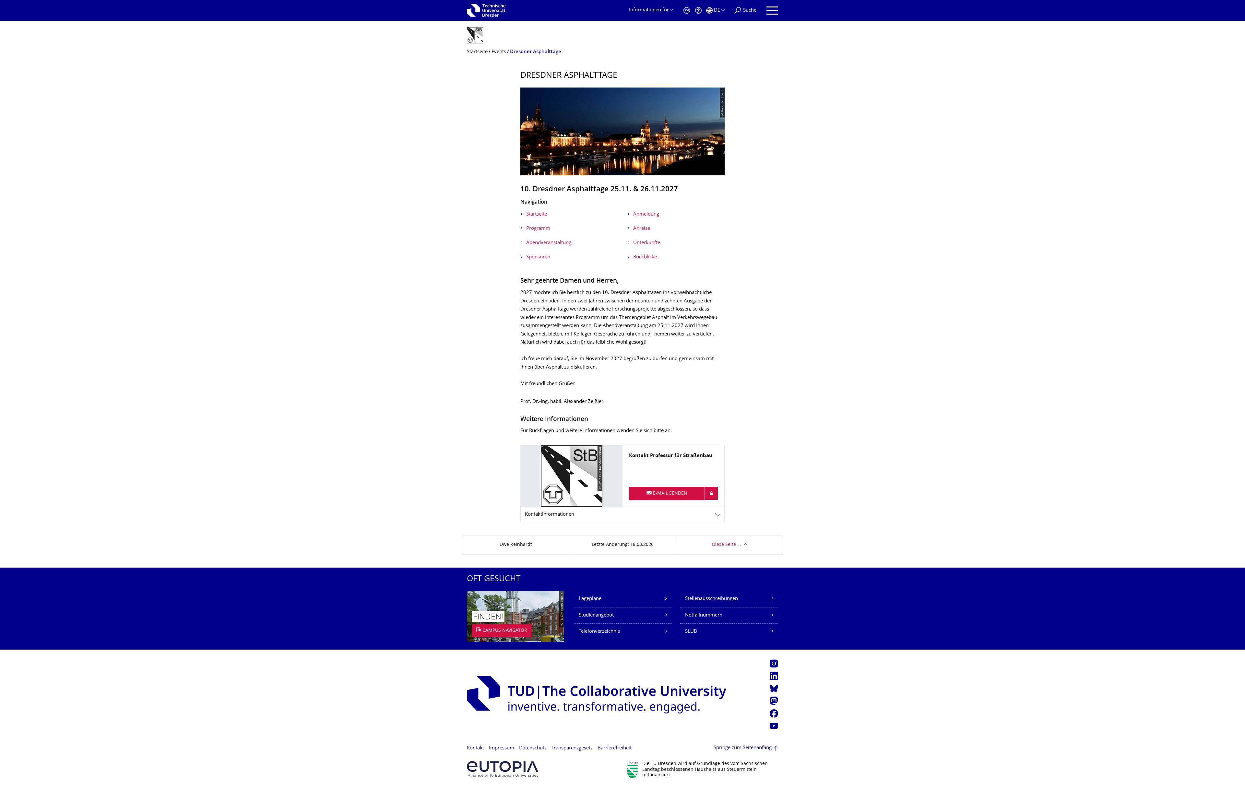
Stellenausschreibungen (711, 598)
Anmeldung (646, 214)
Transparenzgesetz (572, 748)
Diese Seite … (726, 545)
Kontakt (475, 748)
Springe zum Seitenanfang (743, 748)
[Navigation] (772, 10)
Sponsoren (538, 257)
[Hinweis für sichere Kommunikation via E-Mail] (711, 493)
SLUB (691, 631)
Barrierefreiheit (615, 748)
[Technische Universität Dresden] (486, 10)
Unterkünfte (646, 243)
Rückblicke (645, 257)
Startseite (536, 214)
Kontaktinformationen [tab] (549, 514)
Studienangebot (596, 615)
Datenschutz (533, 748)
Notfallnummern (703, 615)
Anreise (641, 228)
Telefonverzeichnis (599, 631)
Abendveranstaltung (548, 243)
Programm (538, 228)
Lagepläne (590, 598)
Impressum (501, 748)
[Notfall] (686, 10)
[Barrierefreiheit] (698, 10)
